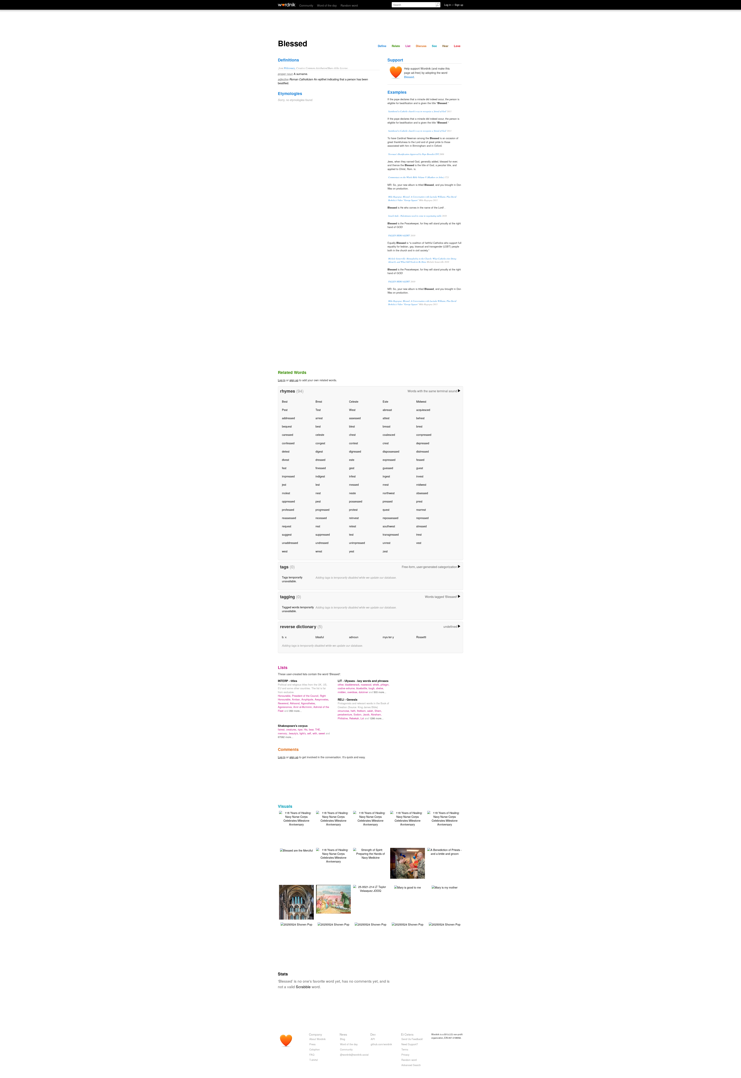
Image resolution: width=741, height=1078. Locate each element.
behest (420, 418)
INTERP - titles (287, 681)
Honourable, (285, 696)
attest (386, 418)
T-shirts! (313, 1060)
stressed (421, 526)
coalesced (389, 435)
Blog (342, 1039)
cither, (341, 684)
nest (318, 493)
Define (382, 46)
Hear (445, 46)
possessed (355, 501)
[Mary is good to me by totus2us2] (407, 887)
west (285, 551)
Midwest (421, 401)
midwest (421, 484)
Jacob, (367, 714)
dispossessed (391, 451)
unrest (386, 543)
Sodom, (358, 714)
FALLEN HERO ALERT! (399, 235)
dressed (320, 460)
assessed (355, 418)
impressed (288, 476)
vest (418, 543)
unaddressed (290, 543)
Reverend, (284, 703)
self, (310, 733)
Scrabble (303, 986)
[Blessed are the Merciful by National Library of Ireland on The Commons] (296, 850)
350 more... (295, 711)
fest (284, 468)
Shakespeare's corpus (293, 726)
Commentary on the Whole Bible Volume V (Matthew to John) (416, 177)
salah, (371, 711)
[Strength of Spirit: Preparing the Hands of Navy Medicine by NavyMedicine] (370, 853)
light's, (303, 733)
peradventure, (346, 714)
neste (352, 493)
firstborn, (362, 711)
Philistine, (343, 718)
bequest (287, 426)
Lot (362, 718)
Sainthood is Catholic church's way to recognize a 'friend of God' (417, 111)
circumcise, (344, 711)
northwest (389, 493)
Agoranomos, (285, 707)
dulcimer (364, 692)
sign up (293, 380)
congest (320, 443)
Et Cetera (407, 1034)
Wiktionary (289, 68)
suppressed (323, 534)
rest (318, 526)
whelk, (377, 684)
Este (385, 401)
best (318, 426)
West (352, 410)
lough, (372, 688)
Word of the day (327, 5)
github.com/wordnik (381, 1044)
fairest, (282, 729)
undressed (322, 543)
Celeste (353, 401)
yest (351, 551)
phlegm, (385, 684)
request (286, 526)
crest (386, 443)
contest (353, 443)
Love (457, 46)
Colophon (314, 1049)
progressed (322, 509)
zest (385, 551)
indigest (320, 476)
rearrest (421, 509)
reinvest (354, 518)
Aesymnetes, (322, 699)
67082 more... (285, 737)
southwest (389, 526)
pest (318, 501)
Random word (349, 5)
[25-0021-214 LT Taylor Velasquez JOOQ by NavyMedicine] (370, 888)
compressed (423, 435)
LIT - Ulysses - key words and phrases (363, 681)
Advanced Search (411, 1065)
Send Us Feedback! (412, 1039)
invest (419, 476)
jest (284, 484)
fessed (420, 460)
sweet (322, 733)
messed (354, 484)
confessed (288, 443)
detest (285, 451)
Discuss (421, 46)
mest (386, 484)
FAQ (311, 1054)
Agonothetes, (308, 703)
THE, (318, 729)
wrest (319, 551)
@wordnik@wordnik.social (354, 1054)
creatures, (292, 729)
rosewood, (367, 684)
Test (318, 410)
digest (319, 451)
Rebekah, (354, 718)
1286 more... (377, 718)
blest (352, 426)
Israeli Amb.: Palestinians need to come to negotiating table (415, 215)
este (351, 460)
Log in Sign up (453, 5)
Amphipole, (308, 699)
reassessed (289, 518)
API (373, 1039)
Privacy (405, 1054)
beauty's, (294, 733)
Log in (281, 380)
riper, (301, 729)
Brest (319, 401)
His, (306, 729)
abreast (387, 410)
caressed (287, 435)
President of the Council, (306, 696)
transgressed (391, 534)
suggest (287, 534)
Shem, (378, 711)
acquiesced (423, 410)
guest (419, 468)
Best (285, 401)
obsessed (422, 493)
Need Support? (409, 1044)
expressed (389, 460)
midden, (342, 692)
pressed (387, 501)
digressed (355, 451)
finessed (321, 468)
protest (353, 509)
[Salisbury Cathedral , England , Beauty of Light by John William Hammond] (298, 907)
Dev (373, 1034)
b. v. (284, 637)
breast (386, 426)
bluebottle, (362, 688)
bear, (312, 729)
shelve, (380, 688)
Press (312, 1044)
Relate (396, 46)
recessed (321, 518)
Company (315, 1034)
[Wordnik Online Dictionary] (286, 4)
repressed (422, 518)
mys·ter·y (388, 637)
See (434, 46)
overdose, (353, 692)
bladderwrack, (353, 684)
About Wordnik (317, 1039)
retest (352, 526)
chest (352, 435)
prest (419, 501)
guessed (388, 468)
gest (351, 468)
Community (306, 5)
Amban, (296, 699)
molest (286, 493)
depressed (422, 443)
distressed (422, 451)
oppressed (288, 501)
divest (285, 460)
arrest (319, 418)
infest (352, 476)
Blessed (409, 77)
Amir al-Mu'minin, (303, 707)
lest (318, 484)
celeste (320, 435)
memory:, (283, 733)
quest (386, 509)
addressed (288, 418)
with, (316, 733)
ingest (386, 476)
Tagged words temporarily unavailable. (298, 609)
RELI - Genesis (347, 699)
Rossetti (421, 637)
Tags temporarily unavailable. (292, 579)
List (407, 46)
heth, (354, 711)
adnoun (353, 637)
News (343, 1034)
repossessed (390, 518)
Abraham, (376, 714)
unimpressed (357, 543)
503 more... (380, 692)
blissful (320, 637)
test (351, 534)
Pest (285, 410)
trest (419, 534)
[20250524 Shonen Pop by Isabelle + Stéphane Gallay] (296, 924)
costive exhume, (347, 688)
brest (419, 426)
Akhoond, (295, 703)
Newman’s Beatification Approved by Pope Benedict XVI (413, 154)
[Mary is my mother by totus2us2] (445, 887)
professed (288, 509)
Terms (404, 1049)
